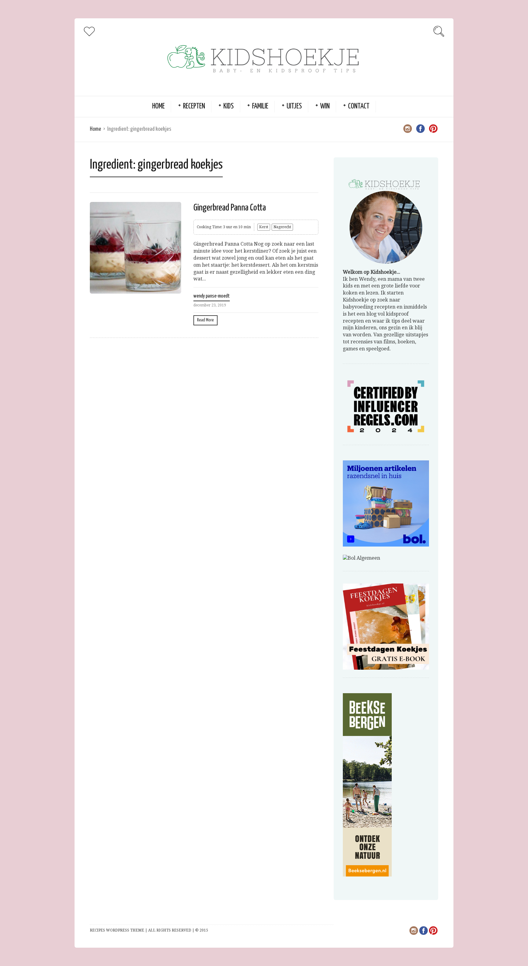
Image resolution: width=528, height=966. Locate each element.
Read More (205, 320)
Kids (228, 106)
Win (325, 106)
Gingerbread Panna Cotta (229, 207)
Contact (358, 106)
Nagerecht (282, 227)
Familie (260, 106)
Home (158, 106)
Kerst (263, 227)
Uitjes (294, 106)
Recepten (194, 106)
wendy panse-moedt (211, 296)
